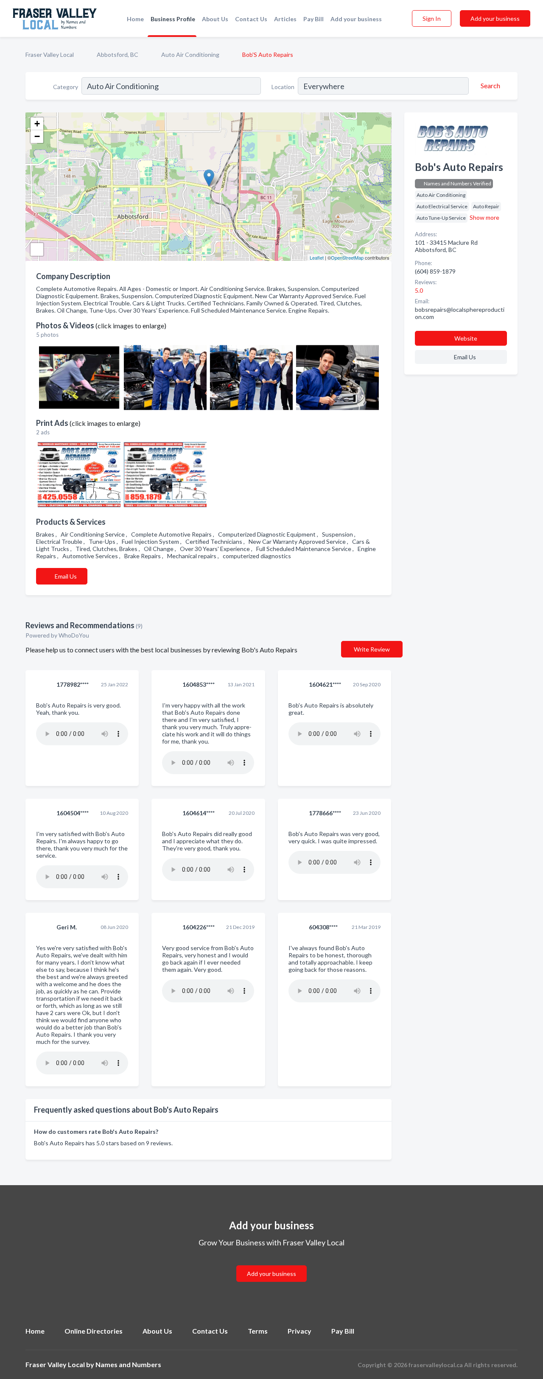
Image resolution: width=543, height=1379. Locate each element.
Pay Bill (313, 18)
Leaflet (317, 257)
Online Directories (93, 1331)
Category (65, 86)
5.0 (419, 290)
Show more (484, 217)
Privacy (299, 1331)
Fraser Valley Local (49, 54)
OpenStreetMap (347, 257)
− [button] (37, 136)
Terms (258, 1331)
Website (465, 338)
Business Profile (173, 18)
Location (283, 86)
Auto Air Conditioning (190, 54)
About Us (215, 18)
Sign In (432, 18)
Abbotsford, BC (117, 54)
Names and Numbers (128, 1364)
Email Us (66, 576)
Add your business (356, 18)
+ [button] (37, 123)
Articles (285, 18)
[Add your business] (271, 1263)
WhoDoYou (74, 635)
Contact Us (251, 18)
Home (135, 18)
